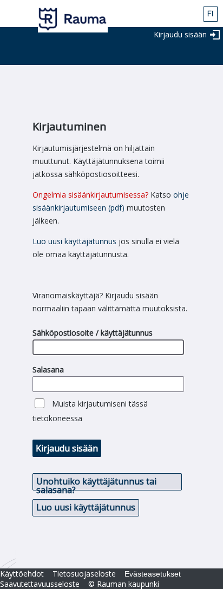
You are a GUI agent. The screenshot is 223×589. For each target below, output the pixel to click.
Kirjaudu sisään (180, 34)
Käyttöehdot (22, 573)
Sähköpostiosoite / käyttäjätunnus (92, 333)
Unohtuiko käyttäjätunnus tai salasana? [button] (96, 482)
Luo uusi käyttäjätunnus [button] (85, 507)
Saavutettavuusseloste (40, 584)
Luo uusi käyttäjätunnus (74, 241)
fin (211, 14)
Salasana (48, 369)
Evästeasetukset (152, 574)
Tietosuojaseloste (84, 573)
